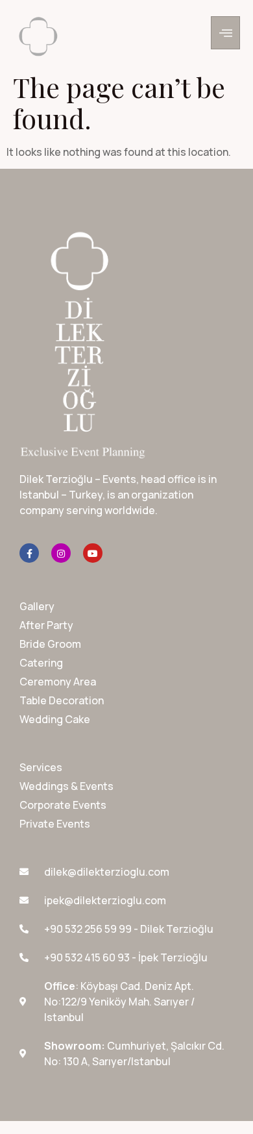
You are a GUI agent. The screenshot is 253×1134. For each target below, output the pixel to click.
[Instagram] (61, 553)
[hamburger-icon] (225, 32)
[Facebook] (29, 553)
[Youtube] (92, 553)
